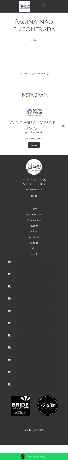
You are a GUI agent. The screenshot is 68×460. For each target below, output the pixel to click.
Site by (28, 429)
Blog (34, 248)
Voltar (34, 40)
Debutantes (34, 237)
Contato (34, 254)
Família (34, 242)
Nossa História (34, 214)
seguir (34, 195)
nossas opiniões (32, 73)
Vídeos (33, 231)
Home (34, 208)
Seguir (34, 144)
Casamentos (33, 220)
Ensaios (34, 225)
